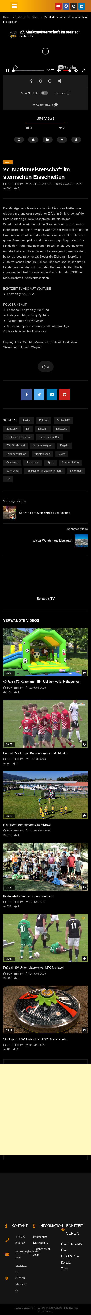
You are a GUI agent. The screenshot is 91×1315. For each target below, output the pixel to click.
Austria (27, 420)
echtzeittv (11, 428)
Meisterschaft (42, 454)
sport (50, 462)
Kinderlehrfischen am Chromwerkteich (28, 896)
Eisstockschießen (50, 437)
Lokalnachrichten (16, 454)
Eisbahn (42, 428)
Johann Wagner (42, 445)
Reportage (33, 462)
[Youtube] (58, 6)
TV (8, 479)
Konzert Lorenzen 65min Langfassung (44, 512)
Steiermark (76, 470)
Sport (35, 17)
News (61, 454)
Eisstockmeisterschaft (18, 437)
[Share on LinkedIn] (52, 394)
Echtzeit (21, 17)
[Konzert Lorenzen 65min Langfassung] (9, 512)
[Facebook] (66, 6)
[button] (14, 6)
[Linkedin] (81, 6)
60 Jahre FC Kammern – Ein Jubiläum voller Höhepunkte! (41, 681)
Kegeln (64, 445)
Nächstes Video (77, 529)
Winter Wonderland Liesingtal (52, 540)
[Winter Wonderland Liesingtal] (81, 540)
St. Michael (12, 470)
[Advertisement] (45, 1109)
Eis (27, 428)
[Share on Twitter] (39, 394)
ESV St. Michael (15, 445)
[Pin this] (64, 394)
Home (6, 17)
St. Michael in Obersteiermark (44, 470)
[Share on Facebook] (26, 394)
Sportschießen (70, 462)
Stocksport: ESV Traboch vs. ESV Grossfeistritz (34, 1039)
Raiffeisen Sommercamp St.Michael (27, 824)
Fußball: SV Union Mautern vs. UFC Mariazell (33, 967)
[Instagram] (73, 6)
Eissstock (61, 428)
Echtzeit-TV (15, 183)
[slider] (28, 71)
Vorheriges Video (14, 501)
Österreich (12, 462)
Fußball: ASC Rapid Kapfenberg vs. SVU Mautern (36, 753)
